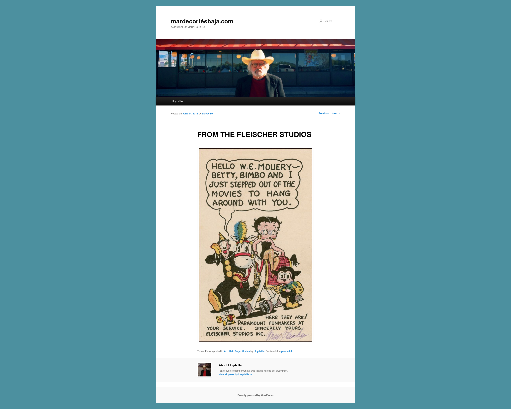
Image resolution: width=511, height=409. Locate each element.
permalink (287, 351)
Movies (246, 351)
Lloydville (177, 101)
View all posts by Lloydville (235, 374)
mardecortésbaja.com (202, 21)
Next (336, 113)
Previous (322, 113)
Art (226, 351)
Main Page (235, 351)
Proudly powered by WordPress (255, 395)
